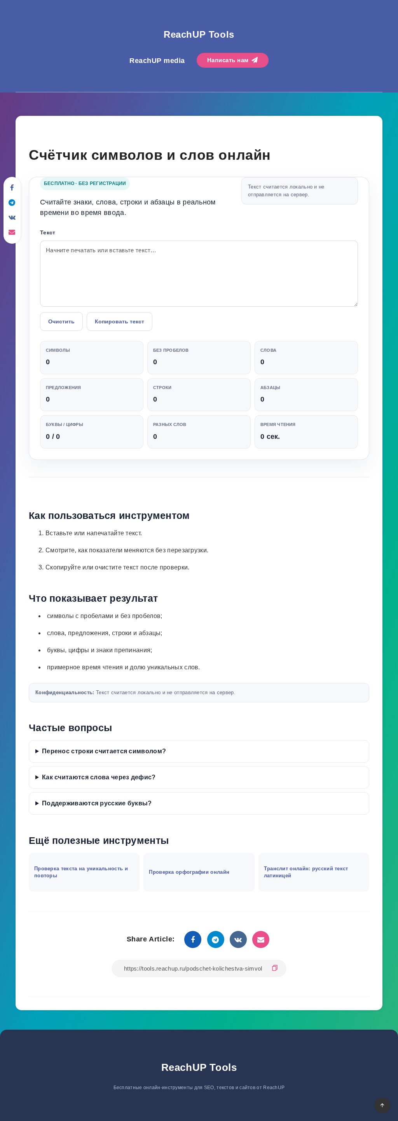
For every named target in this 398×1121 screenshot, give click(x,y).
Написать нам (229, 60)
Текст (48, 232)
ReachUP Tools (199, 34)
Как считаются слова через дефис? (99, 777)
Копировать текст (119, 321)
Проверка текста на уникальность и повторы (81, 872)
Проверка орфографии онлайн (189, 872)
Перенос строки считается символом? (104, 751)
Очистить (61, 321)
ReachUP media (157, 61)
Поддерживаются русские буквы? (97, 803)
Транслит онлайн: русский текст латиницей (306, 872)
